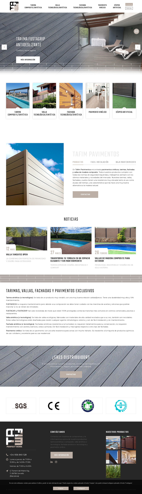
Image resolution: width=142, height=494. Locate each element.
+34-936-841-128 (18, 455)
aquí (60, 483)
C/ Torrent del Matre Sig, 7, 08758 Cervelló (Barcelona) (20, 473)
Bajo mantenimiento (126, 162)
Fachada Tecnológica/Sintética (82, 6)
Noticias (129, 8)
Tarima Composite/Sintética (33, 6)
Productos (78, 162)
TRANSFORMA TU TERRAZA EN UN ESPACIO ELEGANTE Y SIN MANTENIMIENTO (70, 259)
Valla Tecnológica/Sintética (57, 6)
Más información (28, 59)
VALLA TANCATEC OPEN (17, 254)
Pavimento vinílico (102, 6)
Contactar (129, 4)
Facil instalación (99, 162)
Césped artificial (117, 6)
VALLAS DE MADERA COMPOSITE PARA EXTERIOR (112, 259)
